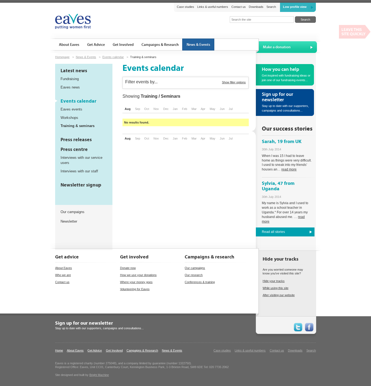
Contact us (238, 6)
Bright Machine (99, 374)
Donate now (128, 268)
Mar (194, 108)
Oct (146, 108)
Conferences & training (200, 282)
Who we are (63, 275)
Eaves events (71, 109)
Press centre (74, 149)
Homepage (62, 57)
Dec (166, 108)
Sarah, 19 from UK (281, 141)
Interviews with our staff (79, 171)
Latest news (74, 70)
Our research (194, 275)
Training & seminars (78, 126)
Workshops (69, 118)
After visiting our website (279, 295)
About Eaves (63, 268)
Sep (137, 108)
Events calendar (113, 57)
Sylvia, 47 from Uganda (278, 186)
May (212, 108)
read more (289, 169)
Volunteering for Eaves (135, 289)
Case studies (185, 6)
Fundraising (70, 79)
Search (271, 6)
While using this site (275, 288)
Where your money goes (136, 282)
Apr (203, 108)
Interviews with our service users (81, 160)
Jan (175, 108)
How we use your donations (138, 275)
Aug (128, 108)
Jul (230, 108)
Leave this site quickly (355, 32)
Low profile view (295, 6)
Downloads (256, 6)
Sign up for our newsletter (84, 323)
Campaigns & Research (142, 350)
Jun (222, 108)
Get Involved (114, 350)
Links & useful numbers (212, 6)
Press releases (76, 139)
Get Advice (94, 350)
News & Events (86, 57)
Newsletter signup (81, 185)
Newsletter (69, 221)
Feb (184, 108)
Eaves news (70, 87)
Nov (156, 108)
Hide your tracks (274, 281)
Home (59, 350)
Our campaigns (72, 212)
